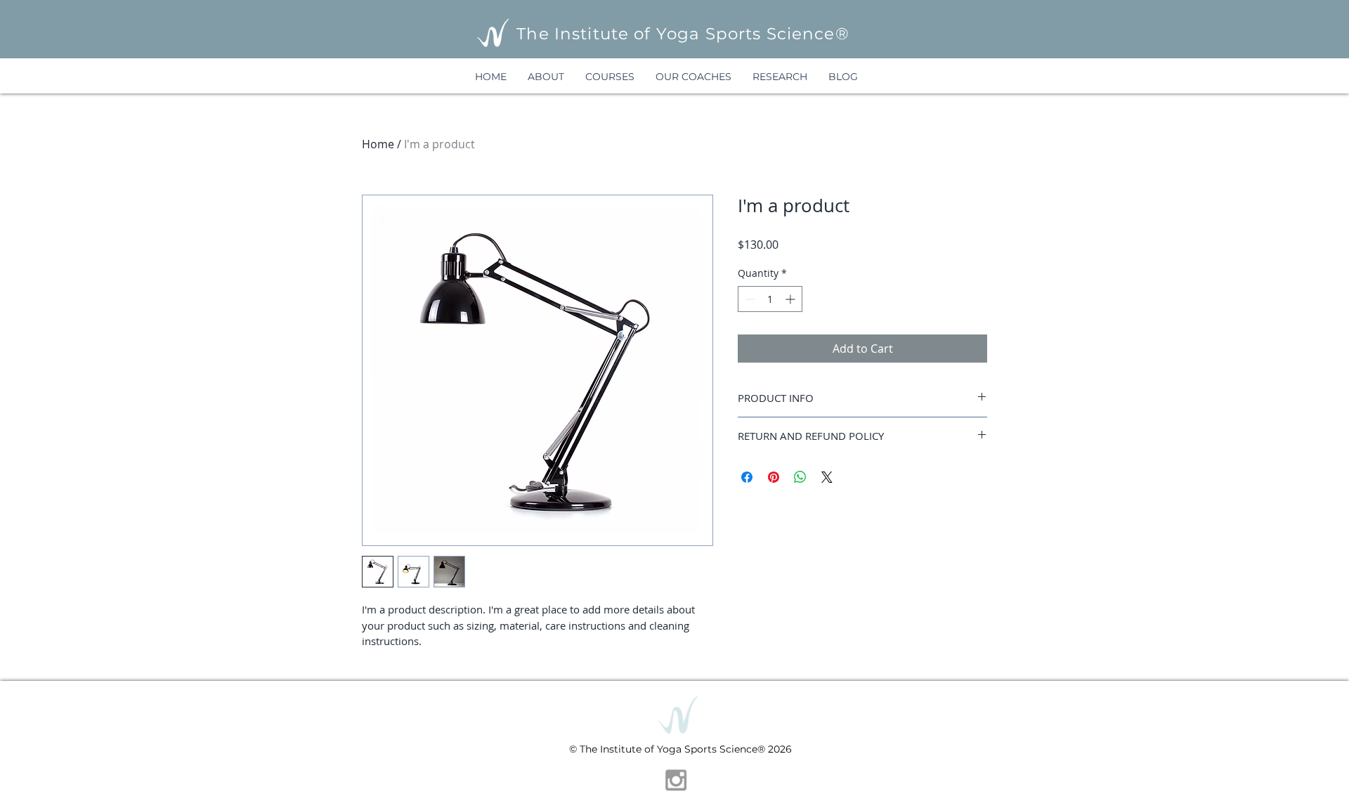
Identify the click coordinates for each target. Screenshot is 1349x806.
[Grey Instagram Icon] (676, 780)
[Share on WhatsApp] (800, 477)
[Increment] (791, 299)
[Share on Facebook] (746, 477)
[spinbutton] (770, 299)
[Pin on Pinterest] (773, 477)
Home (378, 144)
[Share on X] (827, 477)
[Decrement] (748, 299)
